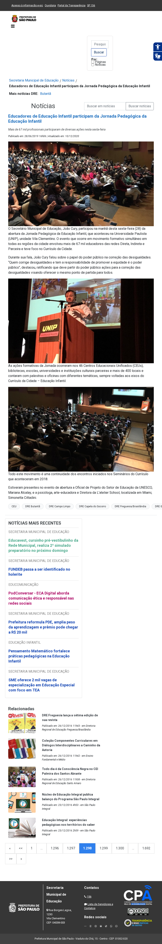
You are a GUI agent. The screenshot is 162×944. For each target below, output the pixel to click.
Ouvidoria (50, 5)
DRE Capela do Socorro (92, 506)
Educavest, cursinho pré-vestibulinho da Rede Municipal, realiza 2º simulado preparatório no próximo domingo (43, 545)
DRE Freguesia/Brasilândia (130, 506)
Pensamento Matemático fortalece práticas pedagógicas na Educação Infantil (39, 656)
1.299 (104, 848)
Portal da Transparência (71, 5)
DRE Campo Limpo (59, 506)
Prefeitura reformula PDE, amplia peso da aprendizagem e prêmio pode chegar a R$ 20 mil (43, 627)
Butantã (45, 94)
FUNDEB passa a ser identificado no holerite (39, 572)
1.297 (71, 848)
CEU (14, 506)
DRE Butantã (32, 506)
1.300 (120, 848)
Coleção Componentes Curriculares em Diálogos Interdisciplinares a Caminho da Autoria (71, 745)
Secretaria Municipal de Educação (34, 80)
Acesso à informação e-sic (27, 5)
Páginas (100, 62)
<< (21, 848)
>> (10, 859)
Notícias (100, 64)
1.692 (146, 848)
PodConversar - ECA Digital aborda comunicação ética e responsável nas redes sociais (41, 598)
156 (89, 896)
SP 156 (91, 5)
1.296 (55, 848)
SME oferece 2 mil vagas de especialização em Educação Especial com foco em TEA (41, 685)
